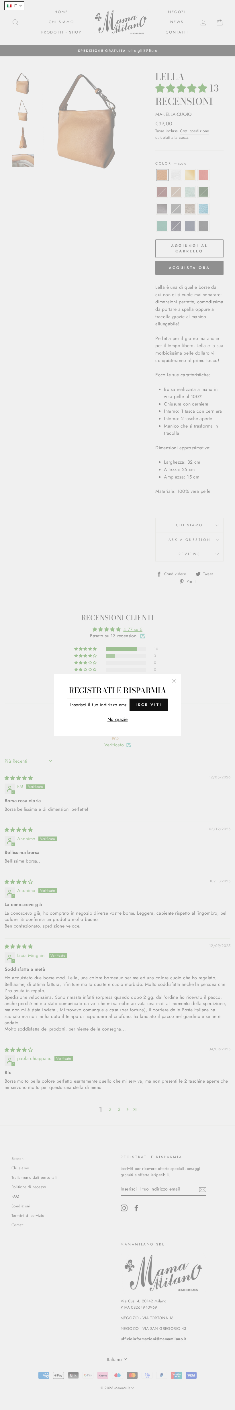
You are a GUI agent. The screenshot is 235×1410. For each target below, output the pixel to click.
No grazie (117, 719)
